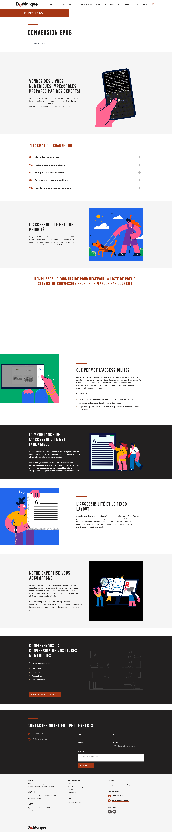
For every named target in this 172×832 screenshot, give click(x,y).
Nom (114, 734)
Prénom (80, 734)
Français (112, 785)
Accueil (29, 43)
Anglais (129, 785)
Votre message (82, 752)
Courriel (80, 743)
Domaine (115, 743)
